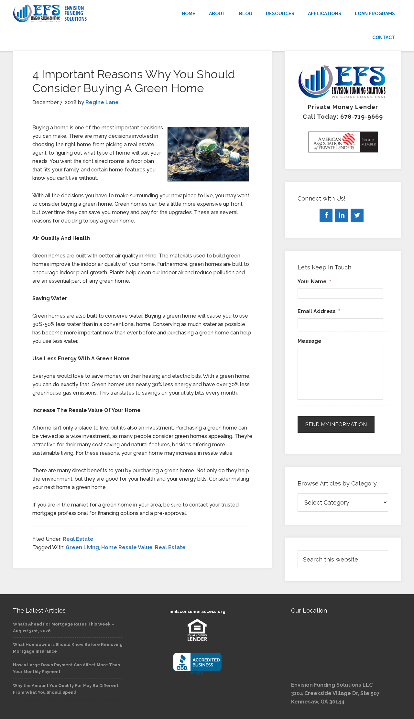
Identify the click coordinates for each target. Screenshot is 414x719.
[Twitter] (357, 215)
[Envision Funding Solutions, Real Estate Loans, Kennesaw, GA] (197, 664)
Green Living (82, 547)
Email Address (319, 311)
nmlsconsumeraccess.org (197, 611)
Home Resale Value (127, 547)
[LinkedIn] (341, 215)
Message (309, 341)
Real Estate (78, 539)
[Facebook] (326, 215)
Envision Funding (71, 13)
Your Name (314, 281)
